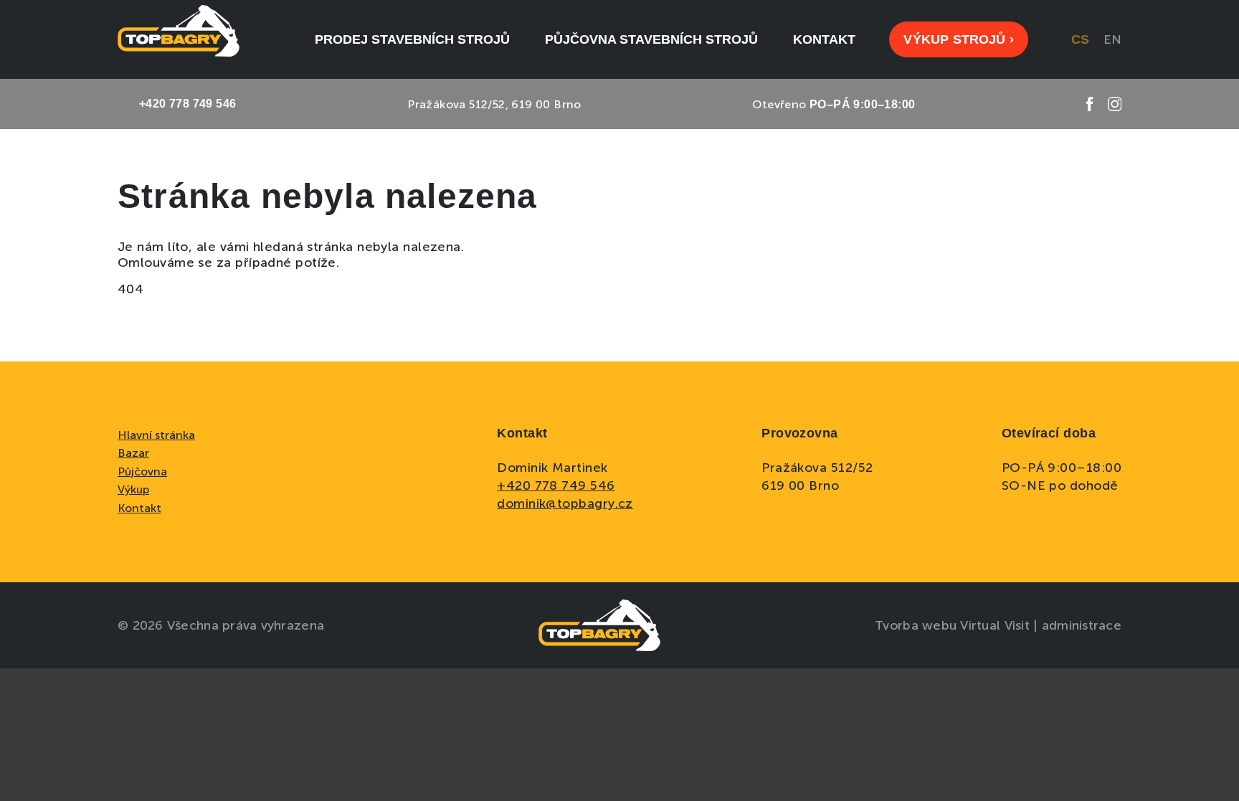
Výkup (133, 489)
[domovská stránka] (178, 39)
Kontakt (139, 508)
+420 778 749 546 (555, 485)
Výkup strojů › (958, 39)
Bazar (133, 453)
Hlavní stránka (156, 435)
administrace (1081, 625)
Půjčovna (142, 471)
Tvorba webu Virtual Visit (954, 625)
